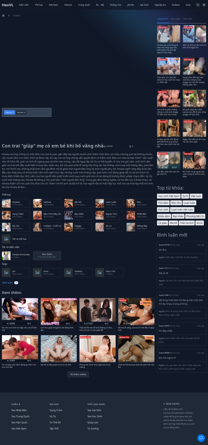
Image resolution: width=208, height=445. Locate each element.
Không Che (115, 4)
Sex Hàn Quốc (19, 422)
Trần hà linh (187, 223)
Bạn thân (178, 216)
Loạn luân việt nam (182, 209)
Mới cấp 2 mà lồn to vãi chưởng (181, 257)
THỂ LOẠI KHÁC (96, 404)
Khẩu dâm (164, 216)
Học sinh (163, 209)
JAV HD (130, 4)
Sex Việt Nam (18, 428)
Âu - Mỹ (100, 4)
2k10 (185, 196)
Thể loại (39, 4)
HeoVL (8, 4)
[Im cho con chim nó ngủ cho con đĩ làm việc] (20, 309)
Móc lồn (176, 203)
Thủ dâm (163, 203)
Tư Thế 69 (55, 422)
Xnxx (188, 4)
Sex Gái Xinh (94, 410)
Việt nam (196, 196)
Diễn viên (24, 4)
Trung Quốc (84, 4)
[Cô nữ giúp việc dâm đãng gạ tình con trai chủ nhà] (20, 347)
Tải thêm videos (78, 374)
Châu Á (15, 404)
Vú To (52, 416)
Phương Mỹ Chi (195, 216)
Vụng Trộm (55, 410)
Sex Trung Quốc (20, 416)
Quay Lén (92, 422)
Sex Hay (54, 404)
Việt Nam (53, 4)
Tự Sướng (93, 428)
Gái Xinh (144, 4)
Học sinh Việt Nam (168, 196)
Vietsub (68, 4)
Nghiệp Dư (160, 4)
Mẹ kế (173, 223)
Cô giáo (162, 223)
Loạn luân (189, 203)
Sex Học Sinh (94, 416)
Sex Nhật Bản (19, 410)
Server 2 (21, 112)
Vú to (200, 223)
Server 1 (9, 112)
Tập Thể (53, 428)
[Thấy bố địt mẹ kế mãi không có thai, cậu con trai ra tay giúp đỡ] (97, 310)
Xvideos (176, 4)
